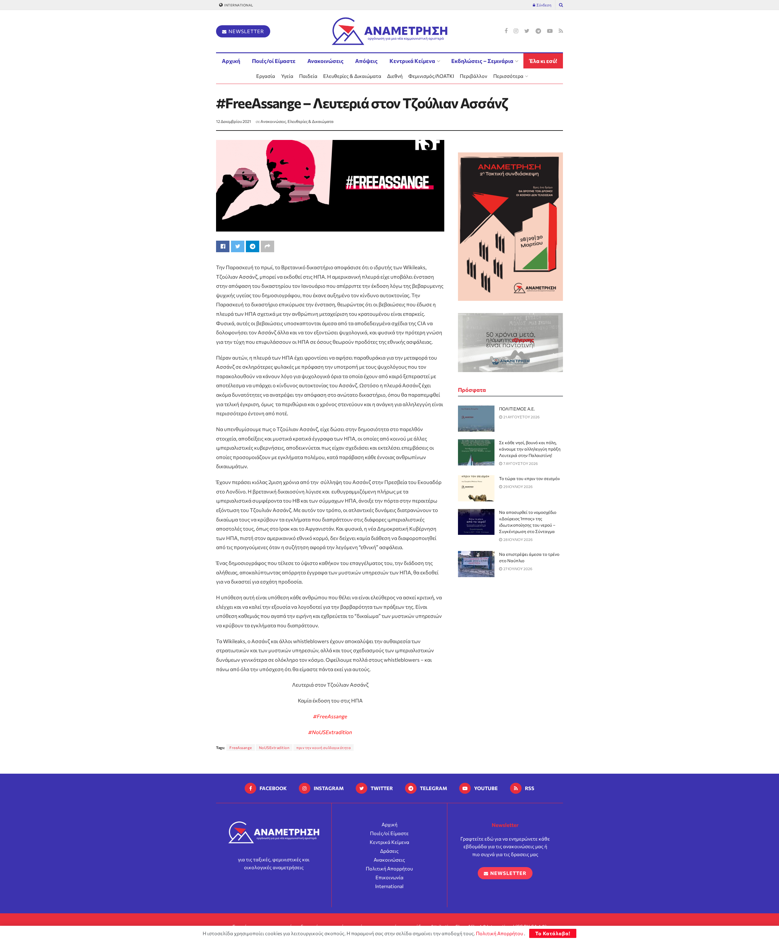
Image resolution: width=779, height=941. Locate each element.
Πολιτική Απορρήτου (389, 868)
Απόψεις (366, 61)
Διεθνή (395, 76)
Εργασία (265, 76)
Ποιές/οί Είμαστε (273, 61)
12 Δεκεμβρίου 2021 (233, 121)
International (238, 5)
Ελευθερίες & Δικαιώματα (352, 76)
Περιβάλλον (473, 76)
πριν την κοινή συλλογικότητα (323, 747)
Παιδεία (308, 76)
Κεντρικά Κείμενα (412, 61)
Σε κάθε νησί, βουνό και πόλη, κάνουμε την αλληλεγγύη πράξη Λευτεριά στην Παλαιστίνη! (530, 449)
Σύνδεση (543, 5)
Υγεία (287, 76)
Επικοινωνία (389, 877)
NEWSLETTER (245, 31)
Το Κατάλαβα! (552, 933)
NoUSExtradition (274, 747)
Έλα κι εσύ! (543, 61)
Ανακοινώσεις (325, 61)
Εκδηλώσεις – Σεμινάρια (482, 61)
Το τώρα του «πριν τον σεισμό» (529, 478)
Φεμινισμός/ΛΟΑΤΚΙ (431, 76)
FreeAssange (240, 747)
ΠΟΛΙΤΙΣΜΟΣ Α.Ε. (517, 408)
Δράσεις (389, 851)
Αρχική (231, 61)
